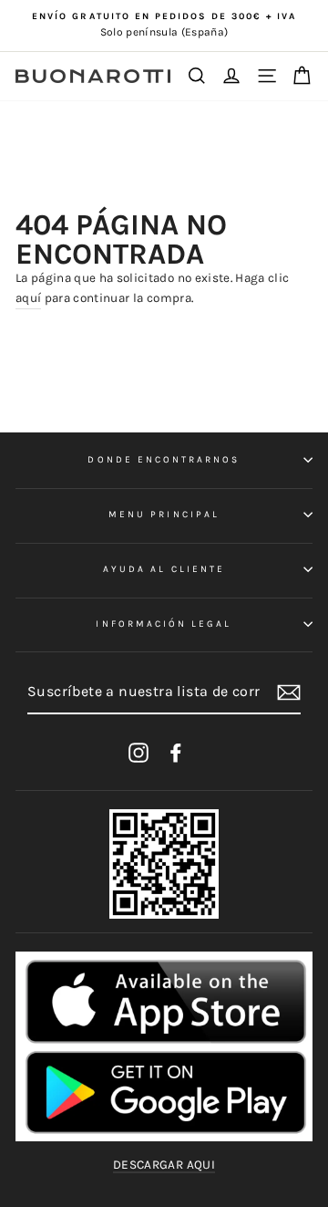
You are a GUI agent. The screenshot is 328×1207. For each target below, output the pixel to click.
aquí (28, 298)
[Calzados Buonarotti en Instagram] (138, 752)
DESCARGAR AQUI (164, 1164)
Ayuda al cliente (164, 569)
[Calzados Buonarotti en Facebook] (176, 752)
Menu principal (164, 514)
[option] (164, 25)
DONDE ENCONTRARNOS (163, 459)
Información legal (163, 624)
